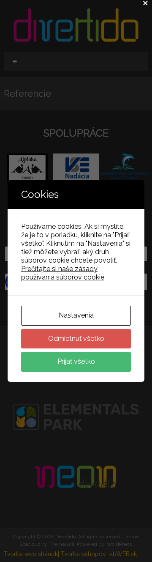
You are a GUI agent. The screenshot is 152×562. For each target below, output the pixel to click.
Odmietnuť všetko (76, 338)
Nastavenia (76, 315)
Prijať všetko (76, 361)
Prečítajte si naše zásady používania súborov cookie (62, 273)
